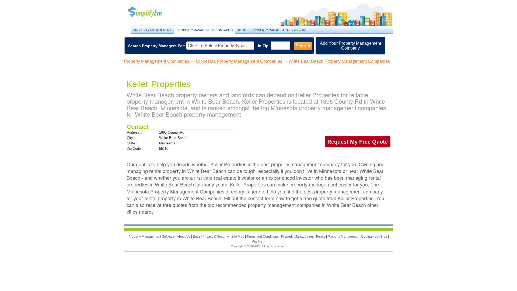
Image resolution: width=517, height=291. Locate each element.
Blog (242, 30)
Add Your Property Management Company (350, 45)
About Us (184, 236)
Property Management (151, 12)
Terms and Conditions (263, 236)
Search (303, 46)
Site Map (238, 236)
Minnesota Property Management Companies (239, 61)
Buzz (197, 236)
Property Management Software (279, 30)
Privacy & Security (216, 236)
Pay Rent (258, 241)
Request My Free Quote (357, 142)
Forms (321, 236)
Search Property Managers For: (156, 46)
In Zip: (264, 46)
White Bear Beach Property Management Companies (339, 61)
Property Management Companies (205, 30)
